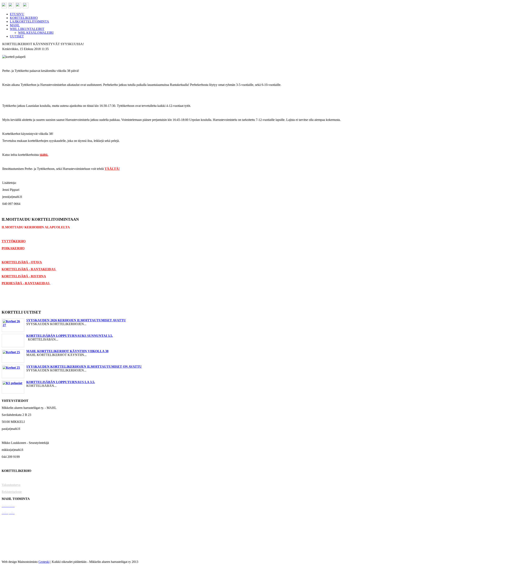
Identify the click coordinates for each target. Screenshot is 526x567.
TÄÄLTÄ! (112, 168)
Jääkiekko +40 (11, 554)
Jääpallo (7, 540)
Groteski (44, 562)
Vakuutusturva (11, 484)
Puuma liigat (10, 548)
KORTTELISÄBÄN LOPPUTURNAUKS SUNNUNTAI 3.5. (69, 335)
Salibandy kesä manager (17, 526)
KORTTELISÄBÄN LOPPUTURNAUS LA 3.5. (60, 382)
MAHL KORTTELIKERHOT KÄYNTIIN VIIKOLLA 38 (67, 351)
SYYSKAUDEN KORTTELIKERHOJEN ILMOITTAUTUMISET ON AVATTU (84, 366)
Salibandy (8, 520)
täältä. (44, 154)
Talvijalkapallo (11, 534)
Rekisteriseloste (12, 492)
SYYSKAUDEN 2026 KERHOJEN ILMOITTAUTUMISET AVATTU (76, 320)
